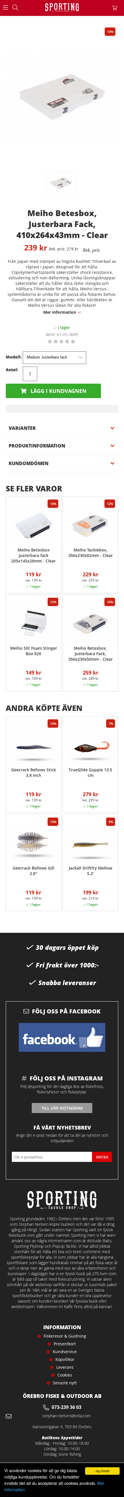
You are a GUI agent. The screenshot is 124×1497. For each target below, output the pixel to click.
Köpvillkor (64, 1359)
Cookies (64, 1375)
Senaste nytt (65, 1382)
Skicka (102, 1157)
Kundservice (65, 1351)
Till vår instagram (62, 1108)
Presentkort (65, 1343)
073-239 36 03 (66, 1407)
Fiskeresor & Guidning (65, 1336)
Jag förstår (102, 1471)
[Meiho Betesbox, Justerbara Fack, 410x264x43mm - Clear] (61, 183)
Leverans (65, 1367)
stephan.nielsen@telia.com (66, 1415)
